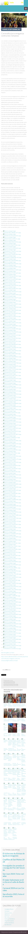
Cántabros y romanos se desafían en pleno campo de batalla (10, 749)
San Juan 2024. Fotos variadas (13, 875)
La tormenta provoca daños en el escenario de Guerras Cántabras (19, 749)
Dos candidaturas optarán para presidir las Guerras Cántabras (10, 779)
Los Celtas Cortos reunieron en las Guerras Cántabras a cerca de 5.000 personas (15, 734)
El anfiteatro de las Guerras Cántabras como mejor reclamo (23, 749)
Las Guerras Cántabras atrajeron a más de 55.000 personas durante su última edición (15, 719)
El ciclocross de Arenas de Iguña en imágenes (14, 854)
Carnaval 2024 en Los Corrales (13, 889)
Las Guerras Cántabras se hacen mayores (10, 793)
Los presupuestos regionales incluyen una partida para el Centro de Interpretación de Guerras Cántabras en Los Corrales (20, 808)
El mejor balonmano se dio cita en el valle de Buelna (13, 882)
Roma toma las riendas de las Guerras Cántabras (10, 705)
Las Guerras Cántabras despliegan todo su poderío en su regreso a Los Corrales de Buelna (15, 749)
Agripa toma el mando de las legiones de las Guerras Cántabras (10, 823)
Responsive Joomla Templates (10, 932)
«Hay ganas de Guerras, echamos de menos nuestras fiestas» (10, 764)
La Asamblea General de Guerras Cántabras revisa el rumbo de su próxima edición (10, 808)
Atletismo (7, 915)
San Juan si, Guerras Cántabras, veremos (15, 764)
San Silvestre (8, 924)
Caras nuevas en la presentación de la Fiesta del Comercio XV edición (6, 719)
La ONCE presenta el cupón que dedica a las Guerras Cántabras (15, 823)
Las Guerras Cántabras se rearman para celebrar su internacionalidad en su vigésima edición (7, 764)
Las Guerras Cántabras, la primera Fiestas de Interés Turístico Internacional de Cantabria (24, 793)
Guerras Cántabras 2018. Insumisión (23, 808)
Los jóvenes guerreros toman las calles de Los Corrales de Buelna (23, 734)
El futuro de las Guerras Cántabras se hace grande (19, 823)
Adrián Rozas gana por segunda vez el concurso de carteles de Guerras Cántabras (6, 808)
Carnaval (7, 911)
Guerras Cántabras (9, 682)
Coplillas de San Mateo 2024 (13, 860)
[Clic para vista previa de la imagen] (14, 20)
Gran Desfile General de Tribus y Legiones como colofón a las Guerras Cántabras (19, 779)
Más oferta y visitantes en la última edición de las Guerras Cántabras (15, 838)
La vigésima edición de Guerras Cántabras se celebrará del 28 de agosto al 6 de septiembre (23, 764)
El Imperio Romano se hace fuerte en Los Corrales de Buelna (23, 823)
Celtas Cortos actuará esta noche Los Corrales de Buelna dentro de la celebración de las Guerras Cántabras (19, 734)
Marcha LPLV (8, 913)
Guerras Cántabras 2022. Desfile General (19, 719)
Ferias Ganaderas (9, 922)
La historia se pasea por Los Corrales (6, 823)
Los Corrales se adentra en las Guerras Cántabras (15, 793)
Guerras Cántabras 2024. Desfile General (6, 705)
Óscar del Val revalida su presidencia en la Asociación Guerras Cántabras (6, 779)
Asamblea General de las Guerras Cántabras (10, 719)
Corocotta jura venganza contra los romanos (6, 793)
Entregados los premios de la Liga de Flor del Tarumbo (14, 867)
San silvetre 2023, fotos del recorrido (13, 895)
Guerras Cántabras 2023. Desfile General (23, 705)
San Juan (7, 917)
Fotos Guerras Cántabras (11, 685)
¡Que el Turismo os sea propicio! (15, 808)
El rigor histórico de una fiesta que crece (10, 734)
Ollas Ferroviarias (9, 920)
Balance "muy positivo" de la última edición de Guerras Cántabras (15, 779)
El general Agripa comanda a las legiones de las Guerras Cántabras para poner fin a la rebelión (23, 779)
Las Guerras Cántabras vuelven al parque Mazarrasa (10, 838)
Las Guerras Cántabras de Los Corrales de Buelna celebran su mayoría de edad (6, 838)
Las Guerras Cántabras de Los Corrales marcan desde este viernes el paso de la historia (19, 793)
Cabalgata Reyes (9, 909)
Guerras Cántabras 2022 (6, 749)
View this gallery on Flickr (7, 652)
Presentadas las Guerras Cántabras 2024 (15, 705)
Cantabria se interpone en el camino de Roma (6, 734)
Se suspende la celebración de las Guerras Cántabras (19, 764)
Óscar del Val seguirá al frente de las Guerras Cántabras (19, 705)
